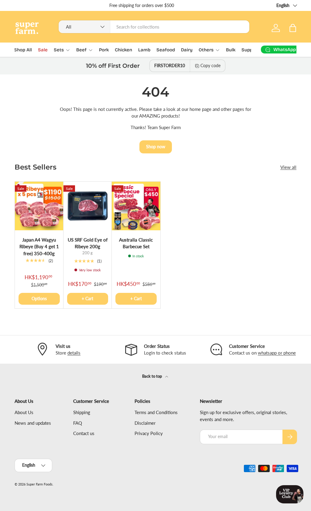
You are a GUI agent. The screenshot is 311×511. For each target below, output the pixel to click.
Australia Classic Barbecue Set (136, 243)
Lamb (144, 50)
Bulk (230, 50)
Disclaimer (145, 423)
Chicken (123, 50)
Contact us (83, 433)
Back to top (152, 376)
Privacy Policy (149, 433)
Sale (43, 50)
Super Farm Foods (39, 484)
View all (288, 167)
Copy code (210, 65)
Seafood (165, 50)
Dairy (187, 50)
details (73, 352)
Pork (104, 50)
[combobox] (154, 26)
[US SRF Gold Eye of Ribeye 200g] (87, 206)
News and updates (33, 423)
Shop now (155, 146)
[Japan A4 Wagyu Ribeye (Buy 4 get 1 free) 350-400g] (39, 206)
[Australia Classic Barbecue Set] (136, 206)
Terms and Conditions (156, 412)
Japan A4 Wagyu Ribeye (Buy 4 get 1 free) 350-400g (39, 246)
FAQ (77, 423)
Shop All (23, 50)
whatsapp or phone (277, 352)
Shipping (81, 412)
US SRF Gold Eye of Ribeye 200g (88, 243)
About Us (24, 412)
